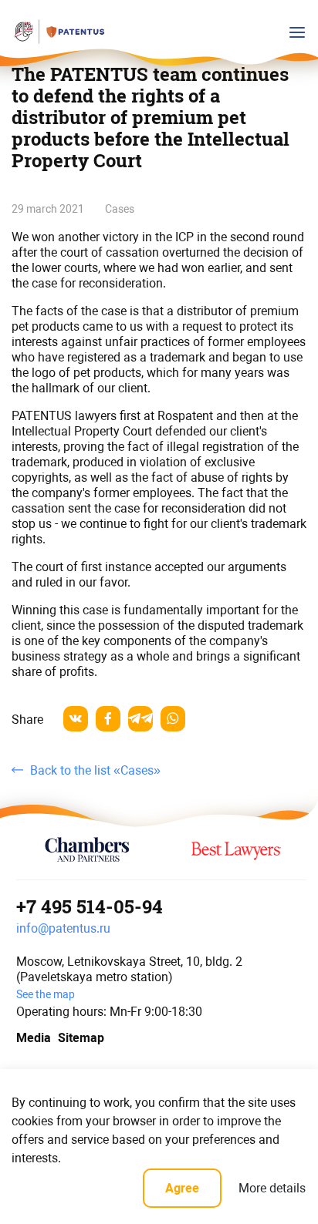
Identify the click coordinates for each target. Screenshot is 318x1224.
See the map (45, 994)
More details (272, 1188)
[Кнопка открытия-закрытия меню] (297, 32)
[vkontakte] (75, 718)
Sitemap (81, 1038)
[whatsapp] (173, 718)
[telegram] (140, 718)
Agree (182, 1188)
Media (31, 1038)
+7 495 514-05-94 (89, 906)
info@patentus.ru (63, 928)
